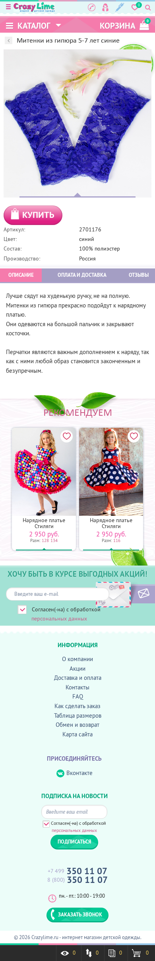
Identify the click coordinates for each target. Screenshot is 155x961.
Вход (105, 7)
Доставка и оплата (77, 677)
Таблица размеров (77, 715)
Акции (77, 668)
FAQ (77, 696)
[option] (77, 123)
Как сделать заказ (77, 706)
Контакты (77, 687)
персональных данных (59, 618)
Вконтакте (79, 773)
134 (54, 540)
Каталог (32, 25)
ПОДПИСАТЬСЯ (130, 593)
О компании (77, 659)
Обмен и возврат (77, 724)
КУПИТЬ (38, 214)
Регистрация (119, 7)
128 (45, 540)
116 (116, 540)
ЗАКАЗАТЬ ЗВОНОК (80, 914)
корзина (124, 25)
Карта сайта (77, 734)
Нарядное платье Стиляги (44, 523)
